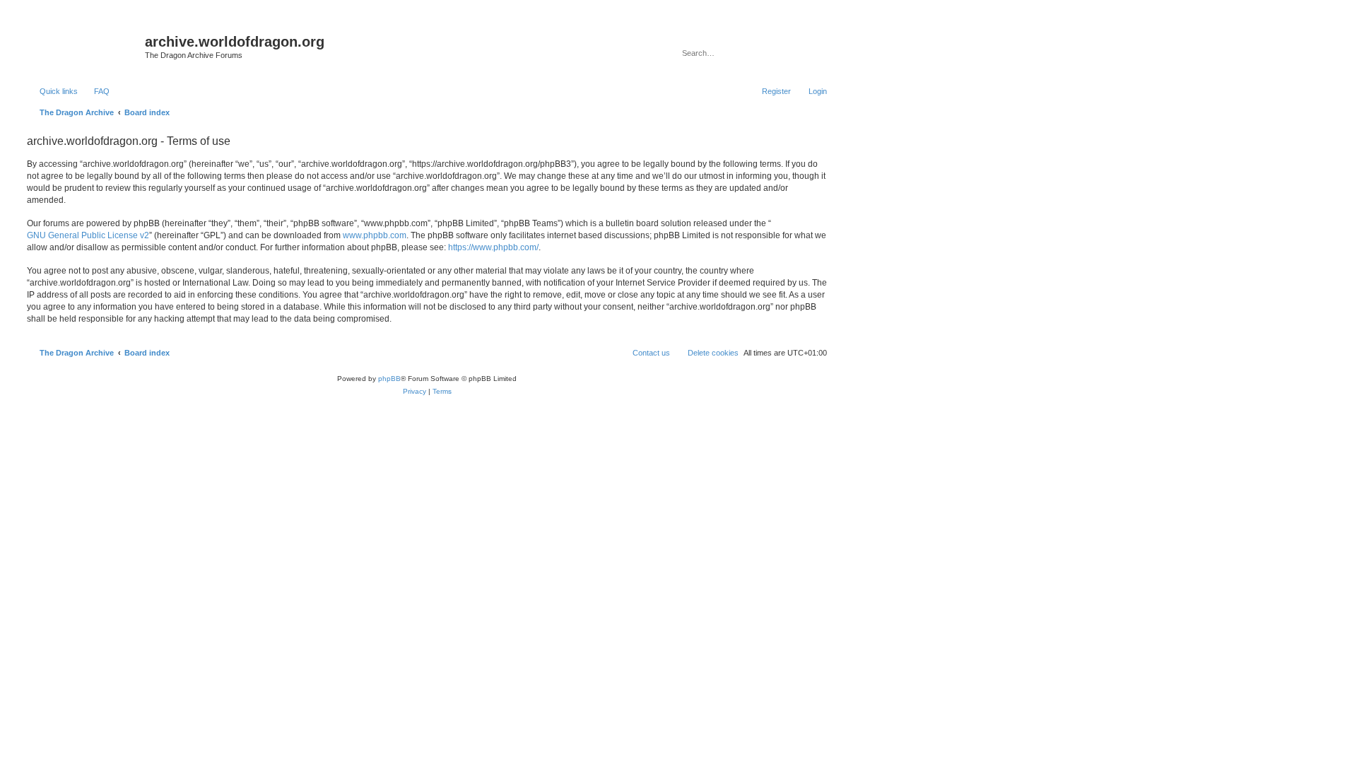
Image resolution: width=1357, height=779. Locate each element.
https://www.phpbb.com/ (493, 247)
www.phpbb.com (374, 235)
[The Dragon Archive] (84, 46)
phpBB (389, 378)
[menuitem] (95, 91)
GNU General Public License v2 (88, 235)
